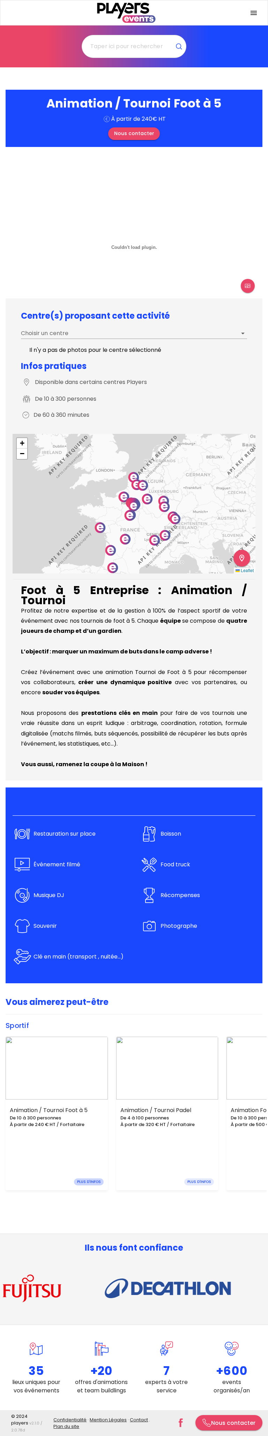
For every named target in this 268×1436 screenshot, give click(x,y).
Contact (139, 1419)
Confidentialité (70, 1419)
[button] (165, 535)
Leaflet (247, 570)
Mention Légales (108, 1419)
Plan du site (66, 1426)
